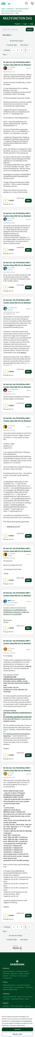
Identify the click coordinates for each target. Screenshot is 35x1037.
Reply (28, 200)
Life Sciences (13, 976)
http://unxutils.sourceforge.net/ (14, 679)
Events (27, 999)
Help (31, 24)
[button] (5, 201)
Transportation (8, 978)
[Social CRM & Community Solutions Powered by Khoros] (17, 947)
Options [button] (28, 68)
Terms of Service (19, 987)
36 (9, 539)
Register (17, 24)
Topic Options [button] (7, 35)
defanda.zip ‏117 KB (13, 526)
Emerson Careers (27, 996)
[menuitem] (26, 4)
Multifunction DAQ (7, 13)
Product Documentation (16, 1006)
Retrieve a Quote (8, 987)
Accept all (17, 1029)
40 (9, 919)
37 (9, 584)
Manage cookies (17, 1034)
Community (10, 9)
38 (9, 631)
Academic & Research (9, 971)
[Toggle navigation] (9, 3)
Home (3, 9)
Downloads (6, 1006)
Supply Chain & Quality (17, 999)
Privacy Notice (16, 1021)
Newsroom (7, 999)
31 (9, 204)
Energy (21, 973)
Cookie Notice (27, 1021)
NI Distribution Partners (9, 985)
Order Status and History (23, 985)
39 (9, 759)
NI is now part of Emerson (9, 996)
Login (25, 24)
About (19, 996)
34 (9, 375)
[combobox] (13, 29)
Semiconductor (23, 976)
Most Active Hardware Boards (11, 11)
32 (9, 253)
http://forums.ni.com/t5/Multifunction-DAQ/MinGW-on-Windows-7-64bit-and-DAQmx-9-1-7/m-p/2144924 (16, 612)
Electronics (14, 973)
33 (9, 291)
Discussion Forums (22, 9)
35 (9, 409)
